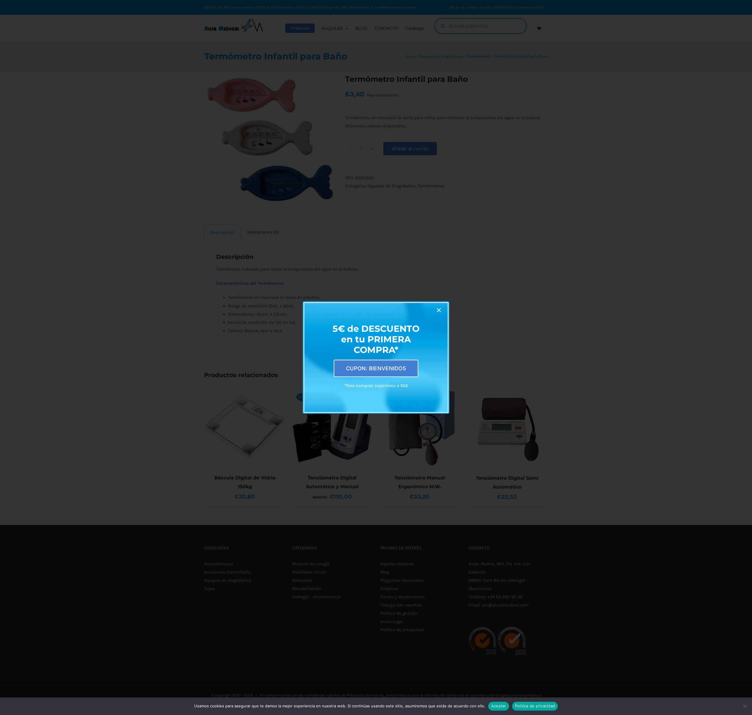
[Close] (439, 310)
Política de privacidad (535, 706)
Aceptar (498, 706)
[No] (745, 706)
